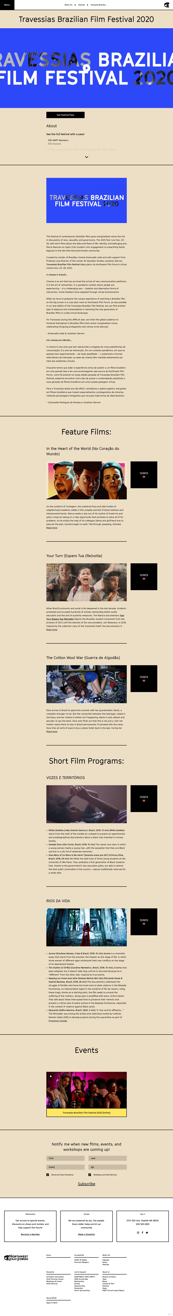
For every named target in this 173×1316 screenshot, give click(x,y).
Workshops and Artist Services (105, 1175)
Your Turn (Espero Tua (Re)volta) (74, 555)
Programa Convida (58, 1021)
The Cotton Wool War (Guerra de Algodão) (83, 657)
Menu (7, 5)
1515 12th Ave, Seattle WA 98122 (143, 1220)
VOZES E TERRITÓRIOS (65, 777)
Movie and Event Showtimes (62, 1175)
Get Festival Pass (65, 115)
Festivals (81, 5)
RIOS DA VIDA (58, 901)
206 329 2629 (142, 1224)
